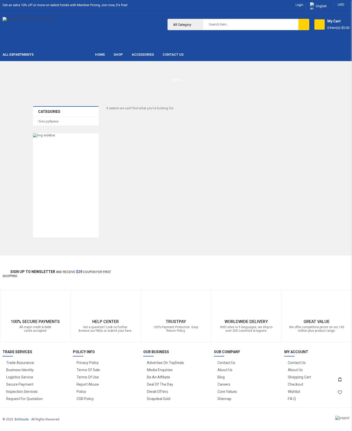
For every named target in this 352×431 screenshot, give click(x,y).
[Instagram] (337, 271)
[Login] (340, 365)
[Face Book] (321, 271)
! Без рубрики (48, 121)
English (321, 6)
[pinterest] (331, 271)
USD (341, 4)
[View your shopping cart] (319, 24)
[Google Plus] (342, 271)
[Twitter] (326, 271)
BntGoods (22, 419)
